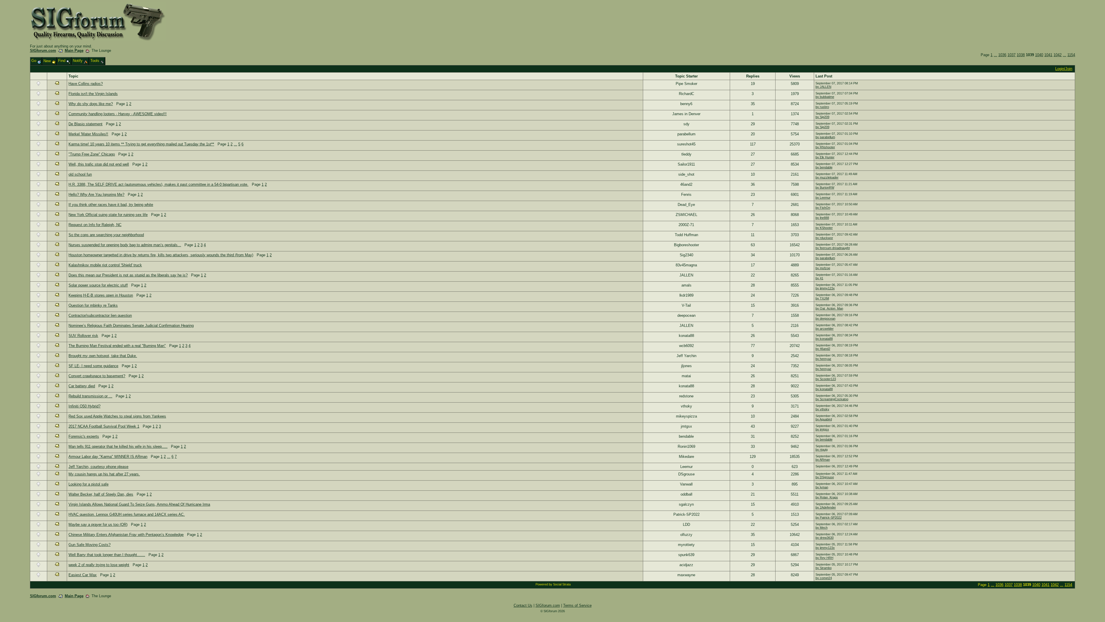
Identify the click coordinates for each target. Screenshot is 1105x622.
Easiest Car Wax (82, 575)
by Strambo (824, 568)
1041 (1048, 55)
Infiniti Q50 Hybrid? (84, 406)
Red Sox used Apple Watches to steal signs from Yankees (117, 416)
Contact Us (523, 605)
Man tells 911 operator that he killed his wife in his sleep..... (117, 446)
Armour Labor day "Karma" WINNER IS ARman (107, 456)
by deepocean (825, 318)
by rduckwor (824, 238)
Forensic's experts (83, 436)
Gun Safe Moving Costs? (89, 545)
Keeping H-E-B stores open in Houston (100, 295)
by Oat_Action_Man (829, 308)
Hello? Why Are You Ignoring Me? (96, 194)
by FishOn (823, 207)
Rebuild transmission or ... (90, 396)
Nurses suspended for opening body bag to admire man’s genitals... (124, 245)
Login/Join (1063, 69)
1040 (1039, 55)
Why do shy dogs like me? (90, 104)
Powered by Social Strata (553, 584)
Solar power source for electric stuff (98, 285)
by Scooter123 (826, 379)
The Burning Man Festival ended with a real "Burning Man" (117, 346)
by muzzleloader (827, 177)
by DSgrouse (825, 477)
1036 (1002, 55)
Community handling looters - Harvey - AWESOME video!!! (117, 114)
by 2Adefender (826, 507)
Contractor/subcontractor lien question (100, 315)
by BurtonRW (825, 187)
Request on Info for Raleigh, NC (94, 225)
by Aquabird (824, 419)
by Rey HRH (824, 558)
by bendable (824, 167)
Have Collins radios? (85, 83)
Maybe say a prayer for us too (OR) (97, 524)
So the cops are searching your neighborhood (106, 235)
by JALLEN (823, 86)
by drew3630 (825, 537)
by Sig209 (822, 117)
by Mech (822, 527)
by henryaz (823, 359)
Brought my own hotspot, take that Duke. (102, 356)
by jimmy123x (825, 288)
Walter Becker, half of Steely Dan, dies (100, 494)
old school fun (80, 174)
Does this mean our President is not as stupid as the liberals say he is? (128, 275)
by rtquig (822, 449)
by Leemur (823, 197)
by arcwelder (825, 328)
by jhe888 (822, 217)
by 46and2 (823, 348)
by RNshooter (825, 147)
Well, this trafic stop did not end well (98, 164)
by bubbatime (825, 96)
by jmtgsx (822, 429)
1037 (1011, 55)
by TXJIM (822, 298)
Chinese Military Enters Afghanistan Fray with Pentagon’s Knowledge (126, 534)
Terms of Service (577, 605)
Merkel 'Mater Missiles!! (88, 134)
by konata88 (824, 338)
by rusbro (822, 107)
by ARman (823, 459)
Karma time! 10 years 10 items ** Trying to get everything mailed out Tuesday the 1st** (141, 144)
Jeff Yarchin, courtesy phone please (98, 466)
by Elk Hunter (825, 157)
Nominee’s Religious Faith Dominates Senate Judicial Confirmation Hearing (131, 325)
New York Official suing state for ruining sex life (108, 215)
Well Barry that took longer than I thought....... (106, 555)
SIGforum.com (43, 50)
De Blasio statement (85, 124)
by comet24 (824, 578)
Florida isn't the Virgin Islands (93, 94)
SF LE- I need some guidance (93, 366)
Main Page (74, 50)
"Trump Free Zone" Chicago (91, 154)
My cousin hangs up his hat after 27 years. (104, 474)
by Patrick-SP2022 (829, 517)
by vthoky (822, 409)
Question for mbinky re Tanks (93, 305)
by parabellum (825, 137)
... (995, 55)
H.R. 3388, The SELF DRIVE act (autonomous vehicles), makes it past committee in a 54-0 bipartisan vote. (158, 184)
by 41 (819, 278)
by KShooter (824, 228)
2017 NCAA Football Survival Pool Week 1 (103, 426)
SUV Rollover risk (83, 335)
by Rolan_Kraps (827, 497)
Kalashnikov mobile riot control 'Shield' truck (105, 265)
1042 (1057, 55)
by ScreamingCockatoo (832, 399)
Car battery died (81, 386)
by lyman (822, 487)
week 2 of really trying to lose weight (98, 565)
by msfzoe (823, 268)
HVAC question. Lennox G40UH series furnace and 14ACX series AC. (126, 514)
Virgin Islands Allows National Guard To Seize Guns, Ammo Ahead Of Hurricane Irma (139, 504)
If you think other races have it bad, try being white (110, 204)
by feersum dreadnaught (833, 248)
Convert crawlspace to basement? (96, 376)
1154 (1071, 55)
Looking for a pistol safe (88, 484)
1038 (1021, 55)
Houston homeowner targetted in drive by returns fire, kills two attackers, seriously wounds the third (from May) (160, 255)
